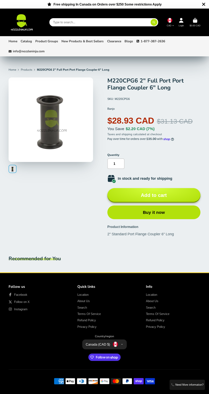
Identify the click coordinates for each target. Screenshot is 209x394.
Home (13, 41)
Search (82, 307)
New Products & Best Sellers (82, 41)
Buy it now (154, 212)
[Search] (154, 22)
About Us (83, 301)
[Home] (22, 22)
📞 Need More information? (187, 384)
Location (83, 294)
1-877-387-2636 (153, 41)
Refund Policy (86, 320)
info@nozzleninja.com (29, 51)
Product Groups (46, 41)
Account (181, 22)
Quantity (113, 154)
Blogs (129, 41)
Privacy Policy (87, 326)
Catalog (26, 41)
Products (26, 69)
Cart (195, 22)
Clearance (114, 41)
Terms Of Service (89, 314)
